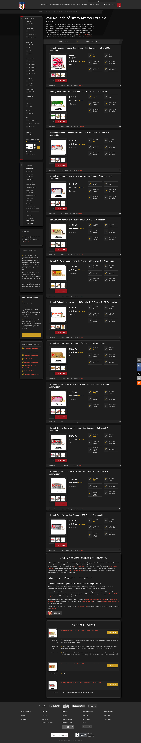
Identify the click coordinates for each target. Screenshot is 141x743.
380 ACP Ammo (30, 174)
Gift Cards (85, 716)
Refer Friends (86, 719)
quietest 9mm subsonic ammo (110, 601)
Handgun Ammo (49, 11)
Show (87, 41)
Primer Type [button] (29, 96)
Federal (80, 85)
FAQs (84, 722)
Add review (112, 632)
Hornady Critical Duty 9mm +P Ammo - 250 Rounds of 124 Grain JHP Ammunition (81, 683)
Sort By (60, 41)
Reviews (81, 228)
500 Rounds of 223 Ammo (31, 371)
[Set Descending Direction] (77, 41)
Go (38, 147)
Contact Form (110, 1)
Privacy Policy (107, 719)
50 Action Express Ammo (32, 208)
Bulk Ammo (76, 4)
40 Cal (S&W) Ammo (31, 182)
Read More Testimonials (31, 335)
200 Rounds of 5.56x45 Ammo (32, 374)
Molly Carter (57, 613)
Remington (81, 126)
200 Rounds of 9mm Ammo (31, 355)
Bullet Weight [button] (30, 59)
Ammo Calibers (54, 4)
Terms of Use (106, 716)
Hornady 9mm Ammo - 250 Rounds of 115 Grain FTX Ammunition (80, 664)
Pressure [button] (28, 104)
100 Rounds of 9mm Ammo (31, 352)
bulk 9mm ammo (82, 606)
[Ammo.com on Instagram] (72, 727)
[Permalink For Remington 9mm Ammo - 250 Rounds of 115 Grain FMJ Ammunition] (119, 126)
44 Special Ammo (30, 206)
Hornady (80, 170)
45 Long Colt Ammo (31, 200)
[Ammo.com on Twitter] (68, 727)
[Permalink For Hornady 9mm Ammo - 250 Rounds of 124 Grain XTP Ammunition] (119, 254)
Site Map (24, 719)
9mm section (54, 608)
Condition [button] (29, 111)
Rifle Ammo (29, 215)
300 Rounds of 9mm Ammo (31, 362)
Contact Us (45, 719)
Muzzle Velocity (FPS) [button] (32, 139)
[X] (139, 374)
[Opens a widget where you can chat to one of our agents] (11, 733)
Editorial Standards (47, 722)
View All (28, 211)
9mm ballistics (83, 34)
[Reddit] (139, 383)
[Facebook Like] (139, 365)
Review (80, 352)
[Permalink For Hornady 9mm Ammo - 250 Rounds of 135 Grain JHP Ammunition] (119, 550)
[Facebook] (139, 369)
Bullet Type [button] (29, 42)
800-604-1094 (101, 1)
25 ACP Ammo (29, 198)
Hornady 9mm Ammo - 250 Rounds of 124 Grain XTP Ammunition (80, 630)
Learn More (89, 36)
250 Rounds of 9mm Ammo (71, 11)
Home (40, 11)
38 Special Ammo (30, 184)
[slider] (26, 141)
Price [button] (27, 118)
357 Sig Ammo (29, 192)
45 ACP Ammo (29, 176)
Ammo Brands (66, 4)
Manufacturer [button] (30, 28)
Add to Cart (61, 80)
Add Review (81, 61)
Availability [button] (29, 152)
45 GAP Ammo (29, 179)
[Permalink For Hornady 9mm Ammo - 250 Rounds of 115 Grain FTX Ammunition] (119, 378)
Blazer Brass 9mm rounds (75, 570)
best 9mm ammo (79, 567)
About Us (44, 716)
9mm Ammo (59, 11)
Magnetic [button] (28, 132)
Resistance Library (67, 722)
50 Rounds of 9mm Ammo (31, 348)
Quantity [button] (28, 21)
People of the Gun (67, 719)
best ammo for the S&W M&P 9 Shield (96, 599)
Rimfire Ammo (29, 218)
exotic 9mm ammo (87, 601)
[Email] (139, 378)
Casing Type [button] (29, 78)
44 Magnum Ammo (31, 195)
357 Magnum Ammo (31, 187)
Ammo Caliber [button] (30, 89)
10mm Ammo (29, 203)
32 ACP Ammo (29, 190)
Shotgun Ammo (30, 220)
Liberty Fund (65, 716)
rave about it (27, 259)
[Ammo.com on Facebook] (64, 727)
